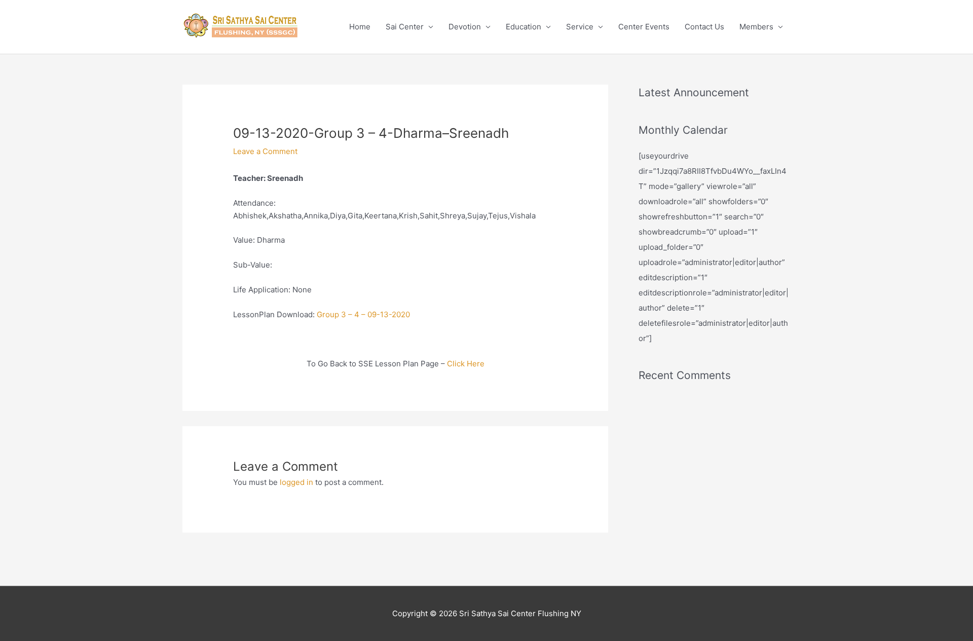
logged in (296, 482)
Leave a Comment (265, 151)
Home (359, 26)
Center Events (643, 26)
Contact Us (704, 26)
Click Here (465, 363)
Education (523, 26)
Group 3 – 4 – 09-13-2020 (363, 314)
